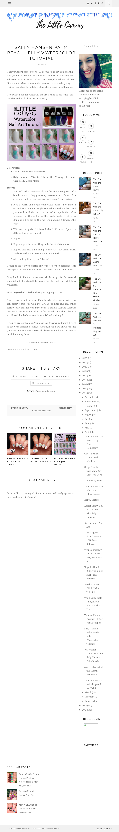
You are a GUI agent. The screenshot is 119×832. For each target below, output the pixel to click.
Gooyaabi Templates (51, 828)
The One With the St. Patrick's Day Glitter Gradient (97, 289)
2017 (84, 379)
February (89, 696)
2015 (84, 388)
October (89, 406)
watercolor (50, 391)
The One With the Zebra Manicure (97, 260)
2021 (84, 362)
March (88, 692)
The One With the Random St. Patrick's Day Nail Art (97, 324)
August (88, 414)
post (70, 87)
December (90, 397)
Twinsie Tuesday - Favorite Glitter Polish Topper (93, 619)
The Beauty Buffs (93, 480)
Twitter (91, 131)
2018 (84, 375)
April (87, 432)
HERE (82, 102)
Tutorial (39, 391)
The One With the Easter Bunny (97, 184)
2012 (84, 709)
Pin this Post (43, 383)
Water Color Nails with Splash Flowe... (17, 461)
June (87, 423)
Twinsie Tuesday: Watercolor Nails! (41, 460)
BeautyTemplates (22, 828)
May (87, 427)
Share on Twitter (58, 377)
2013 (84, 705)
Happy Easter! (91, 499)
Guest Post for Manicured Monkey (91, 457)
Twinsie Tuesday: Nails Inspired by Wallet (93, 684)
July (87, 419)
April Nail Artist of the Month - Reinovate (93, 671)
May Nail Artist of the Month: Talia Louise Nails (28, 808)
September (91, 410)
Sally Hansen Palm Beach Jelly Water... (64, 461)
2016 (84, 384)
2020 (84, 366)
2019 (84, 371)
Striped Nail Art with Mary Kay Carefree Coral (93, 471)
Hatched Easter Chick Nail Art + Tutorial (93, 588)
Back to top (103, 829)
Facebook (91, 147)
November (90, 401)
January (89, 701)
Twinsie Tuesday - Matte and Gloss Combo (93, 490)
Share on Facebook (27, 377)
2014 (84, 392)
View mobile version (41, 410)
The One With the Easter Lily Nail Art (98, 208)
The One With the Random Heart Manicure (97, 234)
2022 (84, 358)
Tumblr (83, 162)
